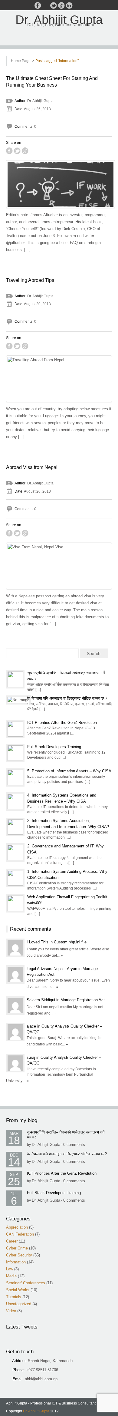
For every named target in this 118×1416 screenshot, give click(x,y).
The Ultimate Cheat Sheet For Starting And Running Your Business (52, 81)
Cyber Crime (17, 1248)
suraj (31, 1057)
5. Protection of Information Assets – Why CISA (69, 771)
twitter (53, 5)
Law (9, 1269)
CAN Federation (20, 1234)
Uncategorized (18, 1304)
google (61, 5)
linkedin (69, 5)
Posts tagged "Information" (57, 61)
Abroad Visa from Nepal (31, 467)
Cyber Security (19, 1255)
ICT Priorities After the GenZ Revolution (62, 722)
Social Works (17, 1290)
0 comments (74, 1144)
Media (11, 1276)
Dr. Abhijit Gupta (59, 19)
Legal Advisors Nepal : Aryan (52, 968)
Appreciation (17, 1227)
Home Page (21, 61)
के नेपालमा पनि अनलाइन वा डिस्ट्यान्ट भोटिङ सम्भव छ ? (67, 698)
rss (45, 5)
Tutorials (13, 1297)
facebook (37, 5)
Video (11, 1311)
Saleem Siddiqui (41, 1000)
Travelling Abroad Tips (30, 280)
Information (16, 1262)
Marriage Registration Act (83, 1000)
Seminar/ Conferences (25, 1283)
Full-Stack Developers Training (54, 746)
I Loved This (38, 942)
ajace (32, 1026)
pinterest (77, 5)
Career (12, 1241)
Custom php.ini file (70, 942)
